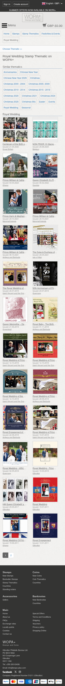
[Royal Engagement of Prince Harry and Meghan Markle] (17, 417)
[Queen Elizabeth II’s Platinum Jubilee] (47, 165)
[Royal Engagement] (47, 525)
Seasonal (26, 107)
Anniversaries (10, 71)
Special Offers (39, 613)
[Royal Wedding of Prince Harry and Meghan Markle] (17, 345)
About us (6, 616)
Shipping (36, 620)
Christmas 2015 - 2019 (39, 89)
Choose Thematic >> (12, 48)
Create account (21, 4)
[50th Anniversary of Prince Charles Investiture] (47, 273)
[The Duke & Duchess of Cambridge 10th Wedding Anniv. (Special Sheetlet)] (47, 237)
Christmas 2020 (11, 95)
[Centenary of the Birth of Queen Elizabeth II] (17, 129)
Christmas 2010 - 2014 (14, 89)
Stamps (15, 33)
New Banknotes (39, 599)
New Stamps (8, 575)
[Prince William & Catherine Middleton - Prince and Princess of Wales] (17, 165)
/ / (53, 3)
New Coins (37, 575)
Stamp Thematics (30, 33)
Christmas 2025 (11, 101)
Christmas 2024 (47, 95)
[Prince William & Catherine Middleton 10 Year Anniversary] (17, 237)
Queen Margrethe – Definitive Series (20, 324)
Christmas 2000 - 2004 (14, 83)
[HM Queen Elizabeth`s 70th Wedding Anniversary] (17, 489)
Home (6, 33)
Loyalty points (8, 627)
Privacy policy (38, 627)
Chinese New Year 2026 (15, 77)
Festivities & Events (51, 33)
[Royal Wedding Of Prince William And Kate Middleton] (17, 525)
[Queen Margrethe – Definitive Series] (17, 309)
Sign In (7, 4)
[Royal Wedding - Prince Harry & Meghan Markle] (47, 453)
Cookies (6, 630)
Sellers (5, 599)
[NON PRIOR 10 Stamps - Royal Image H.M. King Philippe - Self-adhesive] (47, 129)
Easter (42, 101)
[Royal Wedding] (47, 489)
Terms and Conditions (42, 616)
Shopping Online (39, 630)
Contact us (7, 633)
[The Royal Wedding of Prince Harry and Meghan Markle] (17, 273)
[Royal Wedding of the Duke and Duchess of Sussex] (17, 381)
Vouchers (37, 623)
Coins (36, 572)
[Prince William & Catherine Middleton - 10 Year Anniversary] (47, 201)
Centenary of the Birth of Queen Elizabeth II (23, 143)
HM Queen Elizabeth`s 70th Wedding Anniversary (26, 504)
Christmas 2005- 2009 (39, 83)
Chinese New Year (29, 71)
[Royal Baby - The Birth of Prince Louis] (47, 309)
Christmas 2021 (29, 95)
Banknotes (39, 596)
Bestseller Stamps (10, 579)
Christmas (35, 77)
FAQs (5, 620)
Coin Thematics (39, 579)
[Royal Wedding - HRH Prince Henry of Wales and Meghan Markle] (17, 453)
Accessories (10, 596)
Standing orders (9, 589)
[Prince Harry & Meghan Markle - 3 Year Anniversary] (17, 201)
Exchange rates (9, 623)
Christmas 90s (29, 101)
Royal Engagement (42, 540)
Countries (7, 585)
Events (52, 101)
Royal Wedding (11, 107)
